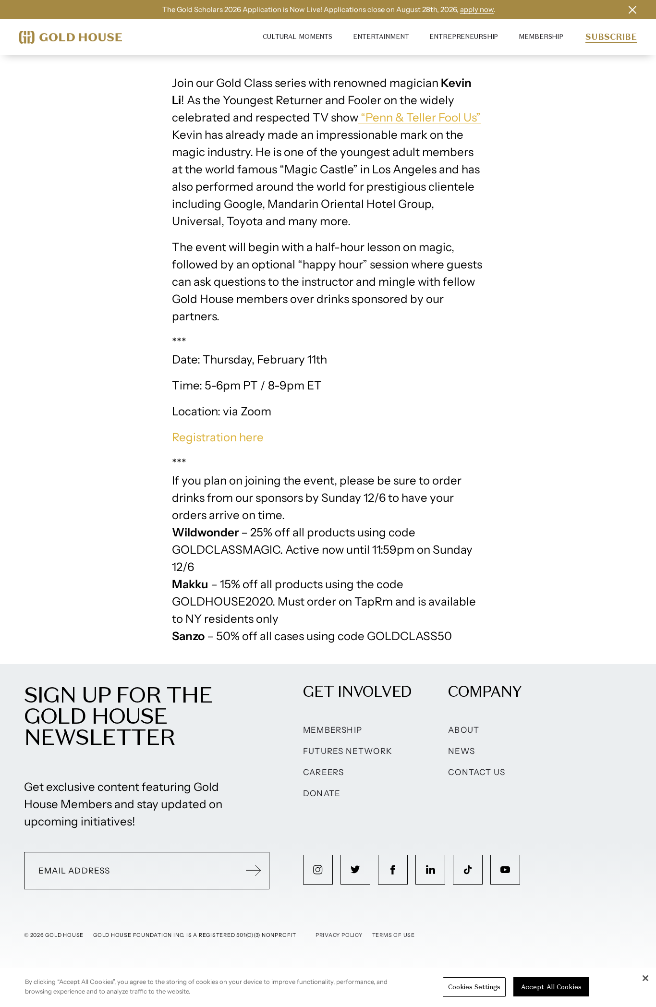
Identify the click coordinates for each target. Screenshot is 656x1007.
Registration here (218, 437)
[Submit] (253, 870)
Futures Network (347, 751)
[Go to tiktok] (468, 870)
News (461, 751)
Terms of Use (393, 935)
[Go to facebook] (393, 870)
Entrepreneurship (463, 37)
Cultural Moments (297, 37)
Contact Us (476, 772)
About (463, 730)
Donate (321, 793)
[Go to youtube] (505, 870)
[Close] (645, 978)
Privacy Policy (339, 935)
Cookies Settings (474, 987)
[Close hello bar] (632, 9)
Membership (541, 37)
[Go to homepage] (70, 37)
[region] (328, 987)
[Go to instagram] (318, 870)
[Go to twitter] (355, 870)
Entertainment (381, 37)
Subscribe (611, 37)
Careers (323, 772)
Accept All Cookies (551, 987)
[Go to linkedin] (430, 870)
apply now (477, 9)
